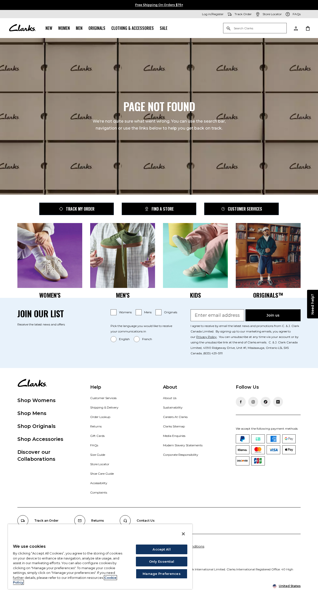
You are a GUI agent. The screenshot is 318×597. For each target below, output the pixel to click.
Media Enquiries (174, 436)
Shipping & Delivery (104, 407)
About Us (169, 398)
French (147, 339)
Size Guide (97, 455)
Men (79, 28)
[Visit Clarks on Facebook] (241, 402)
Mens (148, 312)
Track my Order (80, 209)
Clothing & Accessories (132, 28)
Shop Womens (36, 400)
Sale (163, 28)
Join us (273, 315)
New (48, 28)
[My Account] (296, 28)
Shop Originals (36, 426)
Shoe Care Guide (102, 473)
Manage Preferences (161, 574)
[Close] (183, 533)
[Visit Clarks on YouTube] (278, 402)
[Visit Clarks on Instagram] (253, 402)
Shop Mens (31, 413)
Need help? (312, 304)
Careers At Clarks (175, 417)
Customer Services (245, 209)
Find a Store (163, 209)
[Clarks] (22, 28)
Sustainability (173, 407)
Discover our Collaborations (36, 455)
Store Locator (99, 464)
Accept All (161, 549)
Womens (125, 312)
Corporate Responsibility (180, 455)
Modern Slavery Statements (182, 445)
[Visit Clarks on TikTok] (266, 402)
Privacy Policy (206, 337)
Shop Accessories (40, 439)
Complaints (98, 492)
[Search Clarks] (254, 28)
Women (64, 28)
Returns (96, 426)
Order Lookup (100, 417)
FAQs (94, 445)
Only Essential (161, 561)
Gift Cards (97, 436)
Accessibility (98, 483)
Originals (96, 28)
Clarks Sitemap (174, 426)
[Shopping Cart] (308, 28)
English (124, 339)
